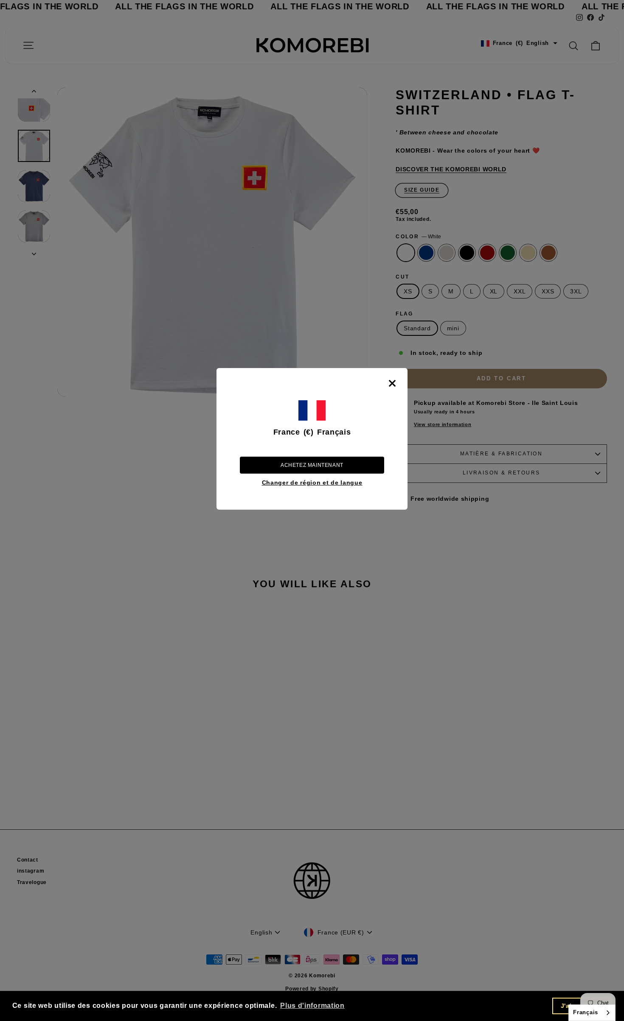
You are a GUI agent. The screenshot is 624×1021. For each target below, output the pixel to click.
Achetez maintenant (312, 465)
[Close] (392, 383)
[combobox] (592, 1012)
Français (585, 1012)
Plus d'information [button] (312, 1005)
